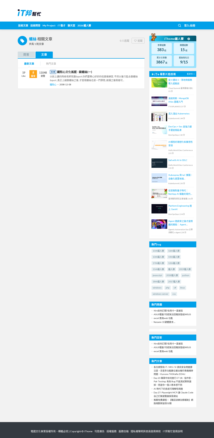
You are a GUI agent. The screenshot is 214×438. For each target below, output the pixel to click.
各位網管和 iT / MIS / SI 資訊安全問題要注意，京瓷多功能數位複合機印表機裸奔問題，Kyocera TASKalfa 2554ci (173, 370)
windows (157, 287)
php (168, 287)
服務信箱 (124, 431)
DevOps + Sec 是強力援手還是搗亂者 (180, 128)
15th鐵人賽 (158, 250)
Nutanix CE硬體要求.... (164, 322)
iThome (88, 431)
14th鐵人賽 (174, 256)
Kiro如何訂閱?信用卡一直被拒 (168, 310)
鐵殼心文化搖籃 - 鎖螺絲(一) (74, 72)
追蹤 (140, 40)
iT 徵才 (61, 25)
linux (182, 287)
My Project (49, 25)
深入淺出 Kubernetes (179, 113)
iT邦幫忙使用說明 (173, 431)
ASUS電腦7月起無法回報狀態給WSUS (172, 314)
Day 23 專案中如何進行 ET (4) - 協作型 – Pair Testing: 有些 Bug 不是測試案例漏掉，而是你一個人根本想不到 (173, 381)
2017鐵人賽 (174, 281)
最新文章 (29, 63)
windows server (160, 294)
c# (175, 287)
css (174, 294)
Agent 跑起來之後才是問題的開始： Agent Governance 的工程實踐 (180, 223)
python (185, 275)
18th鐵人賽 (158, 281)
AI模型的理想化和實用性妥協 (180, 143)
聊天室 (71, 25)
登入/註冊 (189, 25)
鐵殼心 (53, 84)
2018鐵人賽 (172, 275)
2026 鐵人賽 (84, 25)
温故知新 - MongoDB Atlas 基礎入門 (178, 100)
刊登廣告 (99, 431)
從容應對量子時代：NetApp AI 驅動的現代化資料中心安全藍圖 (180, 192)
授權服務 (112, 431)
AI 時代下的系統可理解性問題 (168, 388)
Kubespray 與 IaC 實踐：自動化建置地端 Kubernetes (180, 177)
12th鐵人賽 (174, 263)
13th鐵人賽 (158, 256)
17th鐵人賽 (158, 263)
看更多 (190, 74)
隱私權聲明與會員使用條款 (146, 431)
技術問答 (35, 25)
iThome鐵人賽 (174, 38)
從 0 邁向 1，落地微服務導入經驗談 (180, 81)
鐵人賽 (171, 269)
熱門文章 (51, 63)
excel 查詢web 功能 (163, 318)
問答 (26, 54)
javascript (157, 275)
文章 (44, 54)
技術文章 (23, 25)
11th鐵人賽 (158, 269)
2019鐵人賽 (185, 269)
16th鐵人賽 (174, 250)
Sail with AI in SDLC (177, 160)
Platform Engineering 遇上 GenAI (180, 207)
